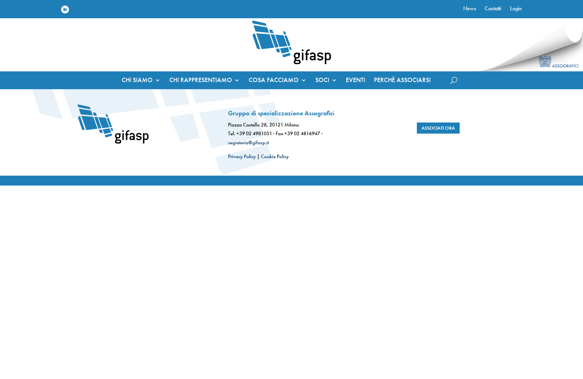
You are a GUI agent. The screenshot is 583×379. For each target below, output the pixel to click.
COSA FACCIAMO (274, 80)
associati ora (438, 128)
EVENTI (355, 80)
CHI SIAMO (137, 80)
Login (516, 9)
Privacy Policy (242, 156)
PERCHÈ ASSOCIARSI (402, 80)
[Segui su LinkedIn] (65, 9)
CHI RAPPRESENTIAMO (200, 80)
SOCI (322, 80)
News (469, 9)
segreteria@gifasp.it (248, 142)
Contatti (493, 9)
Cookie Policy (275, 156)
